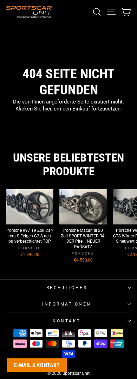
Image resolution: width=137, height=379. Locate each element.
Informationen (66, 304)
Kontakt (67, 321)
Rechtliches (66, 287)
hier (47, 109)
